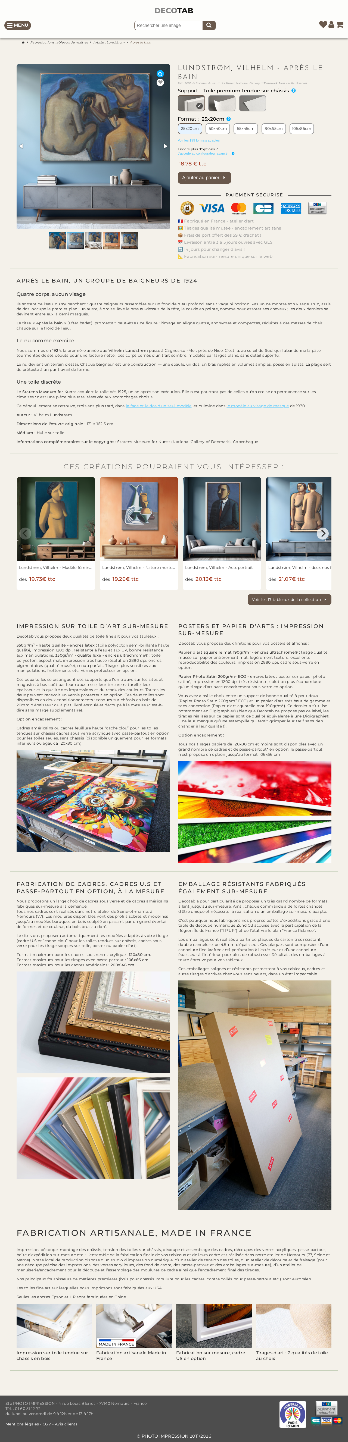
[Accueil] (24, 42)
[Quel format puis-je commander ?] (227, 119)
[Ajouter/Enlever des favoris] (160, 82)
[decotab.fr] (174, 10)
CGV (47, 1424)
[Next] (323, 534)
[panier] (339, 25)
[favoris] (323, 25)
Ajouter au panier (201, 177)
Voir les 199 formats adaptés (199, 140)
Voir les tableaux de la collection (287, 599)
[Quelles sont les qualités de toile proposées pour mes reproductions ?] (292, 91)
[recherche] (209, 25)
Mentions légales (22, 1424)
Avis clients (66, 1424)
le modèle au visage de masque (257, 405)
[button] (21, 146)
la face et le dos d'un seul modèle (159, 405)
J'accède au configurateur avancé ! (203, 153)
